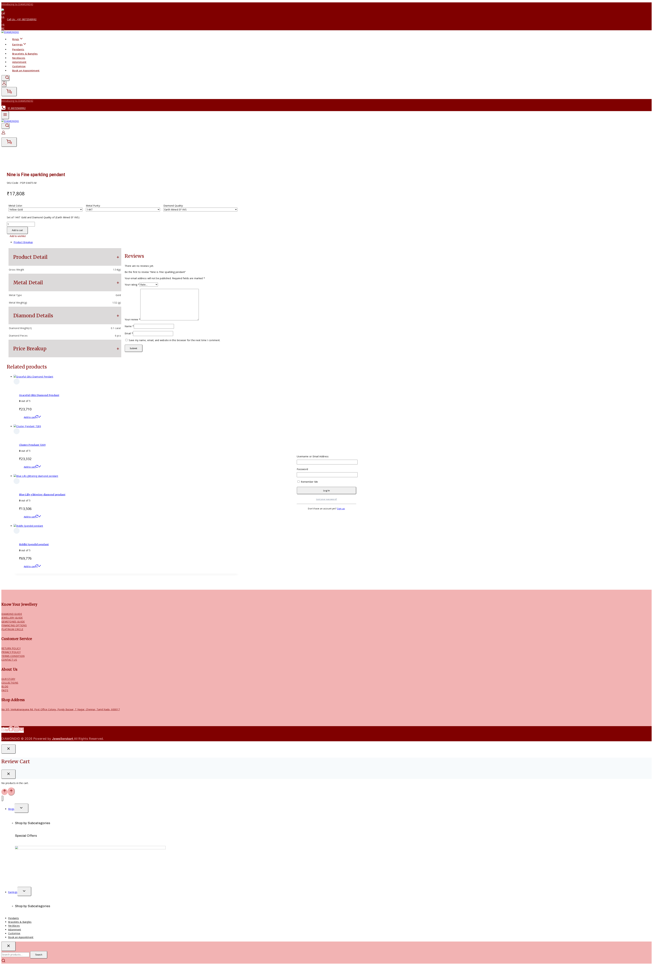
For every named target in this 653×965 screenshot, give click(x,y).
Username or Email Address (313, 456)
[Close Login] (8, 749)
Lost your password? (326, 499)
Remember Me (309, 481)
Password (302, 469)
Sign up (341, 508)
